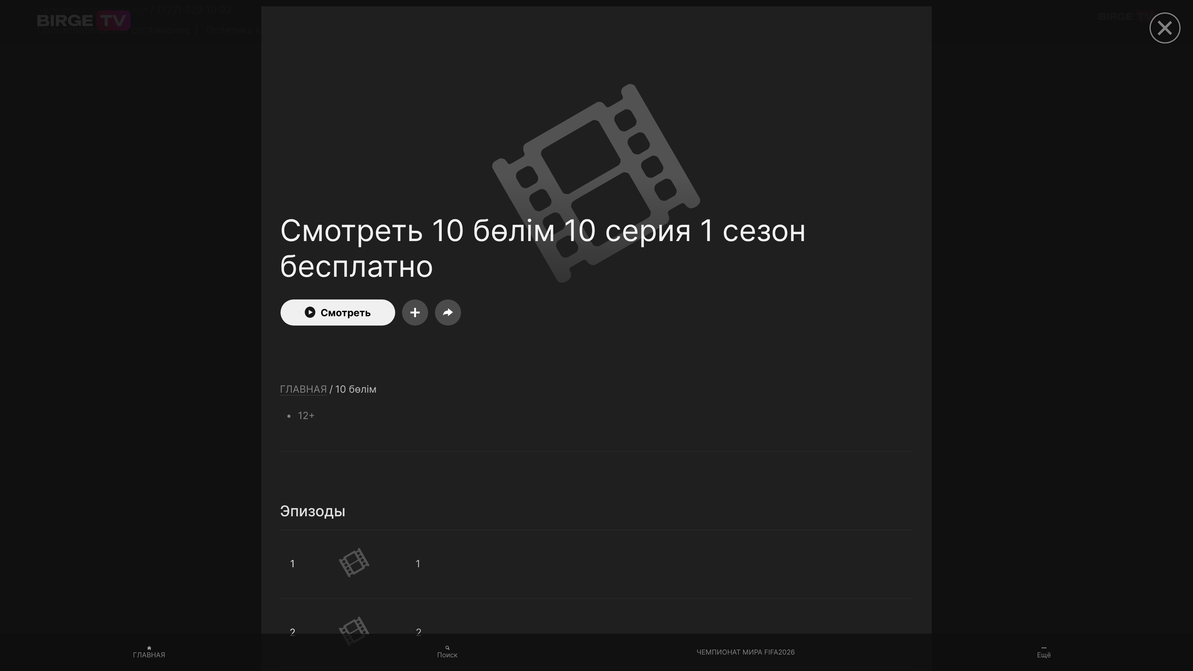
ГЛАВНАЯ (149, 655)
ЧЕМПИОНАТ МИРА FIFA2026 (746, 652)
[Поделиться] (448, 312)
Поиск (447, 655)
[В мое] (415, 312)
